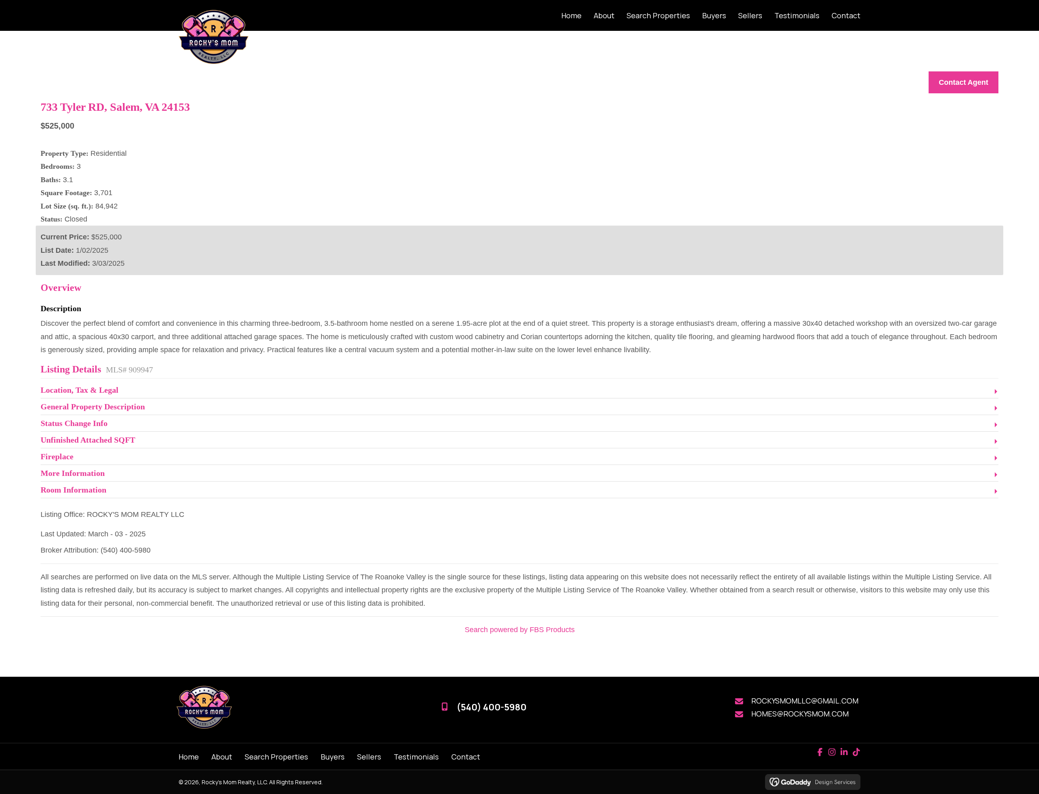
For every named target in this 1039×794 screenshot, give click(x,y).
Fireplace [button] (57, 456)
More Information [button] (73, 473)
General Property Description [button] (93, 406)
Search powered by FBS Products (520, 630)
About (221, 757)
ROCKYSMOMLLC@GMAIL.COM (804, 701)
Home (189, 757)
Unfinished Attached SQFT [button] (88, 439)
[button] (820, 752)
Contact (465, 757)
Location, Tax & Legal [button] (80, 389)
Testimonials (416, 757)
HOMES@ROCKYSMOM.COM (800, 714)
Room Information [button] (73, 489)
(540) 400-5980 (491, 707)
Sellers (369, 757)
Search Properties (276, 757)
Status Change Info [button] (74, 423)
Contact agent (963, 82)
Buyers (333, 757)
